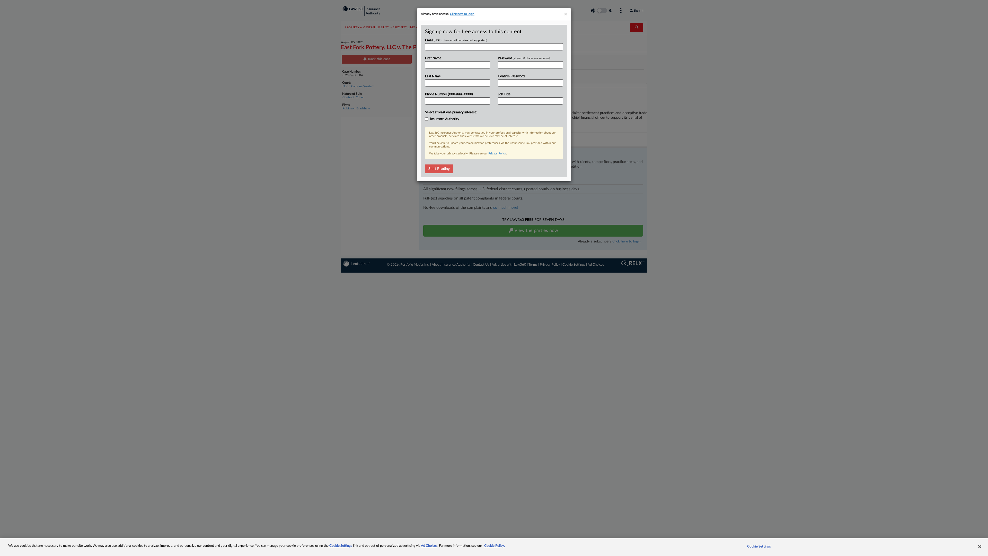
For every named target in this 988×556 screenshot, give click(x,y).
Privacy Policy (497, 153)
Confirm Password (511, 76)
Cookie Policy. (494, 546)
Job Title (504, 94)
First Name (433, 58)
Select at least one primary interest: (451, 112)
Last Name (433, 76)
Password (524, 58)
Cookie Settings (340, 546)
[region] (494, 547)
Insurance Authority (444, 119)
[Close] (979, 546)
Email (456, 40)
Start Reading (439, 169)
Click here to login (462, 13)
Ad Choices (429, 546)
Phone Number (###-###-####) (449, 94)
